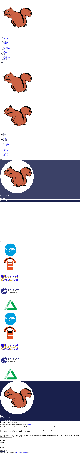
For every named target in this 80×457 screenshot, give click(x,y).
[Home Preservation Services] (9, 339)
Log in (2, 198)
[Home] (17, 33)
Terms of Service (24, 452)
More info (29, 424)
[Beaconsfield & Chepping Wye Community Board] (9, 297)
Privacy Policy (18, 452)
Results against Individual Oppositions (15, 240)
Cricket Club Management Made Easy (6, 417)
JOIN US (4, 198)
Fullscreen (1, 240)
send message (3, 451)
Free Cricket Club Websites (4, 418)
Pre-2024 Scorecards (6, 240)
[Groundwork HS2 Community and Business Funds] (9, 311)
